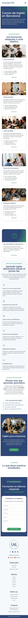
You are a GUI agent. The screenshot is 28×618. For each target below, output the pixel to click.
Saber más (14, 77)
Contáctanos (14, 255)
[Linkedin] (17, 551)
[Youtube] (15, 551)
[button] (25, 3)
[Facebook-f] (10, 551)
